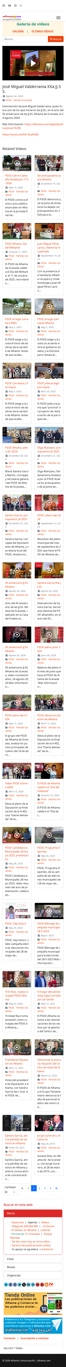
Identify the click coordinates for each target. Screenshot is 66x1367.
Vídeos (45, 1222)
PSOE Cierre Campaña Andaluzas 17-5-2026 (17, 179)
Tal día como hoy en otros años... (31, 1241)
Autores (48, 1249)
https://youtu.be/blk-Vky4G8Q (20, 134)
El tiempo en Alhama (24, 1230)
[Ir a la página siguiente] (50, 1188)
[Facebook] (3, 5)
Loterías (45, 1230)
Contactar (49, 1226)
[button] (33, 1213)
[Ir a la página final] (56, 1188)
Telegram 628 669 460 (25, 1226)
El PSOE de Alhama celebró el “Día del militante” (48, 787)
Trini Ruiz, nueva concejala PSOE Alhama (16, 995)
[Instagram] (21, 5)
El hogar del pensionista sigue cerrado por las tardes (49, 995)
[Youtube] (9, 5)
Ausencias (18, 1222)
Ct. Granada (32, 1234)
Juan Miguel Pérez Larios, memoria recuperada (48, 247)
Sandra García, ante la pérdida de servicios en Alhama (16, 1139)
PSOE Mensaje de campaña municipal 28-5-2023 (48, 927)
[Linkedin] (15, 5)
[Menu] (58, 18)
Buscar (57, 39)
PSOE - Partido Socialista (19, 100)
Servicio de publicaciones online (31, 1245)
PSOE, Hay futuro (15, 923)
